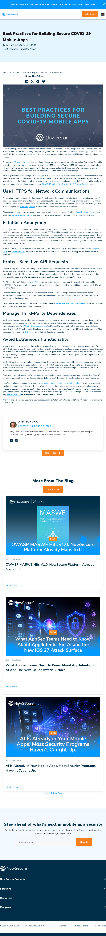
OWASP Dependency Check (35, 326)
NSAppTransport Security (86, 212)
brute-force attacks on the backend (70, 303)
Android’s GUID (18, 251)
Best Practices (10, 49)
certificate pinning (27, 206)
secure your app (14, 394)
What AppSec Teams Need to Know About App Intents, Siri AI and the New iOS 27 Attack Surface (51, 667)
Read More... (12, 585)
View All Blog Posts (53, 793)
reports (22, 162)
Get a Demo (90, 14)
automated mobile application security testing (60, 383)
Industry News (28, 49)
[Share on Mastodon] (43, 81)
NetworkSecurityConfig (22, 215)
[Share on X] (32, 81)
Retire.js (28, 332)
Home (5, 72)
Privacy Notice (81, 925)
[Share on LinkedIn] (26, 81)
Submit (84, 842)
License (63, 925)
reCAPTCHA (35, 282)
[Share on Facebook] (37, 81)
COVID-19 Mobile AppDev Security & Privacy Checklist (65, 184)
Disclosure (100, 925)
